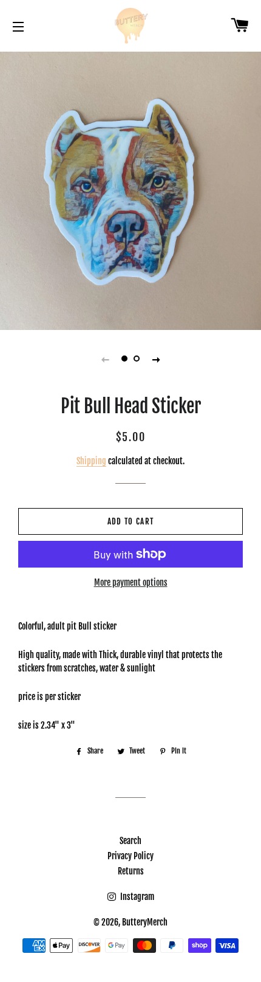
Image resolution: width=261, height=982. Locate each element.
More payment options (131, 582)
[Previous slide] (105, 358)
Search (130, 841)
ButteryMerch (145, 922)
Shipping (91, 461)
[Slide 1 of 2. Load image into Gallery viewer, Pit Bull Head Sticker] (124, 358)
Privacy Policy (130, 856)
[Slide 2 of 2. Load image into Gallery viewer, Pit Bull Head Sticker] (136, 358)
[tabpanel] (130, 189)
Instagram (136, 896)
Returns (131, 871)
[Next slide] (156, 358)
